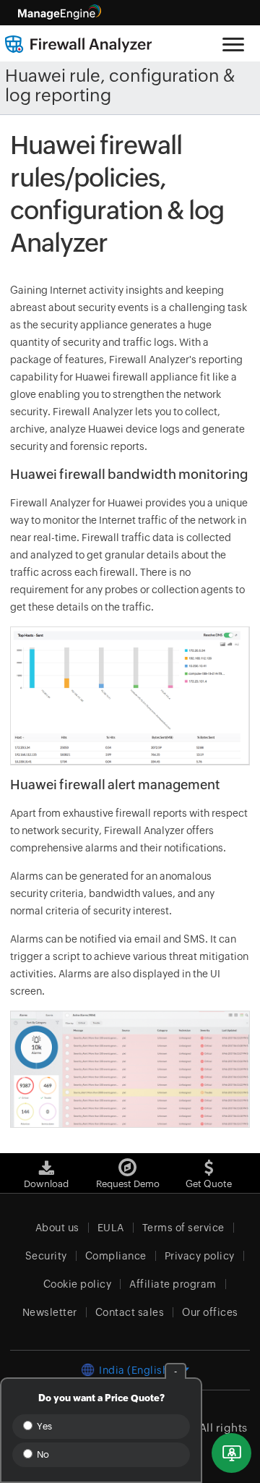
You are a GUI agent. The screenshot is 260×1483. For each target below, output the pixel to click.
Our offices (210, 1312)
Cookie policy (77, 1284)
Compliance (116, 1256)
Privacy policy (200, 1256)
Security (46, 1256)
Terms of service (183, 1228)
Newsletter (49, 1312)
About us (57, 1228)
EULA (111, 1228)
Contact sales (130, 1312)
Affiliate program (173, 1284)
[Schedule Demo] (231, 1453)
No (42, 1454)
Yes (43, 1426)
